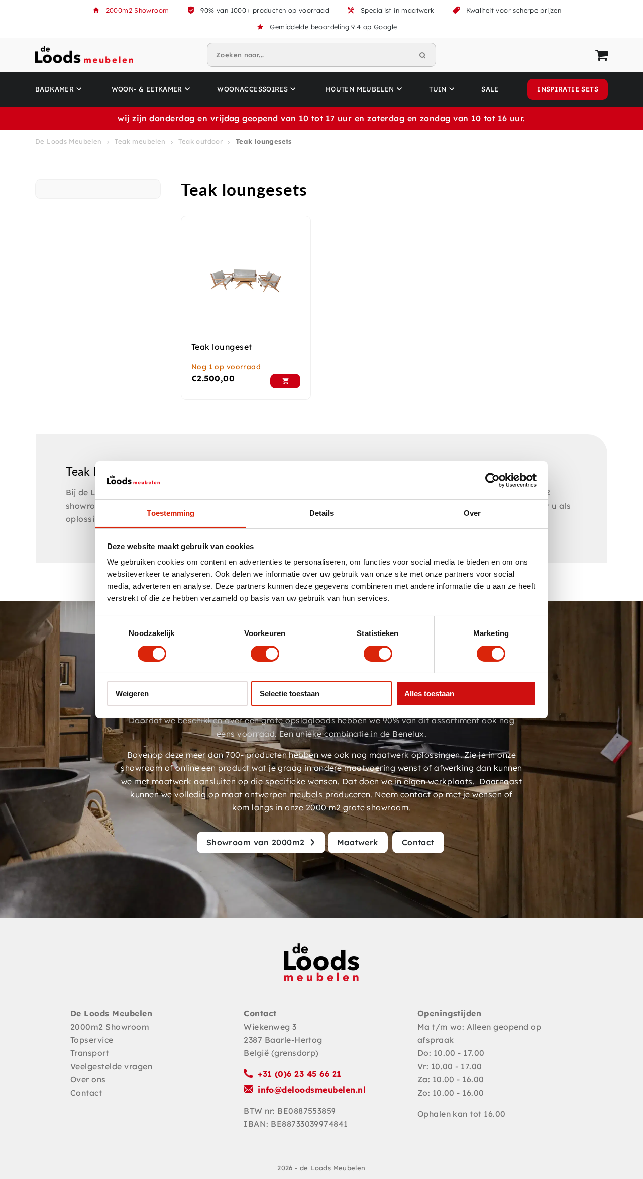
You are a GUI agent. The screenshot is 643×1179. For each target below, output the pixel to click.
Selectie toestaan (289, 693)
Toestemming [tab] (170, 513)
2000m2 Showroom (137, 10)
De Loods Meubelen (68, 141)
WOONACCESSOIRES (252, 89)
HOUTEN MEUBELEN (360, 89)
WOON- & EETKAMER (147, 89)
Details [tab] (321, 513)
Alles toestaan (429, 693)
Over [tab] (472, 513)
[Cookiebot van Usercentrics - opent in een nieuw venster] (493, 480)
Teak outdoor (200, 141)
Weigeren (132, 693)
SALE (490, 89)
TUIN (438, 89)
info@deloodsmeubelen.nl (312, 1089)
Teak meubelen (140, 141)
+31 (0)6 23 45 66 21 (300, 1074)
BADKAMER (54, 89)
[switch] (265, 654)
